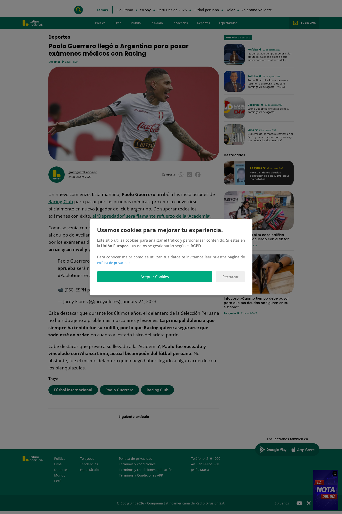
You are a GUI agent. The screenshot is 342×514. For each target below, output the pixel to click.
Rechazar (230, 276)
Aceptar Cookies (155, 276)
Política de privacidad (114, 262)
